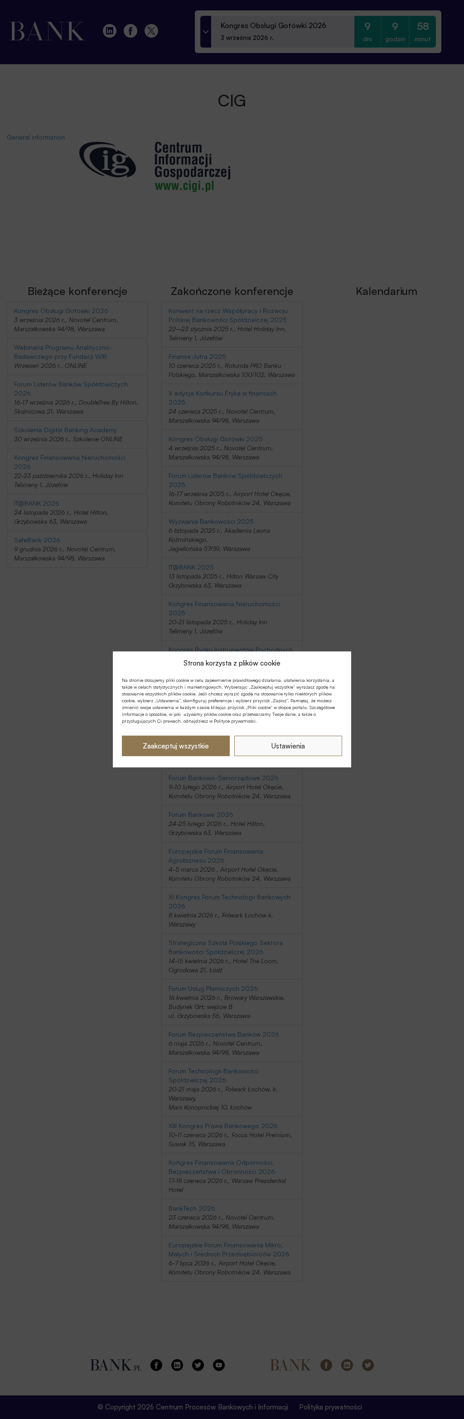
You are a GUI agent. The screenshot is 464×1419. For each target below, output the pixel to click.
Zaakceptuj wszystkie (176, 746)
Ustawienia (288, 746)
